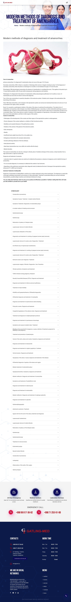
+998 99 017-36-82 (24, 512)
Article (44, 586)
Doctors (45, 579)
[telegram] (13, 593)
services (45, 583)
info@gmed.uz (16, 563)
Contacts (45, 589)
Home (16, 25)
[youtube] (18, 593)
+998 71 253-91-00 (52, 512)
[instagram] (15, 593)
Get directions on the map (20, 558)
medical (45, 576)
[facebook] (10, 593)
